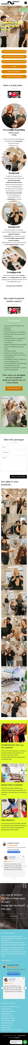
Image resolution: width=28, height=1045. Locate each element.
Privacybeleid (21, 1035)
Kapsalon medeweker (14, 71)
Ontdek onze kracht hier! (14, 388)
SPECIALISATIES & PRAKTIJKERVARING (14, 56)
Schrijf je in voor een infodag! (23, 10)
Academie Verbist (13, 843)
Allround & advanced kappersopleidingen (15, 51)
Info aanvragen (14, 916)
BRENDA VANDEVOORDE (16, 857)
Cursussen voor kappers (14, 76)
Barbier (14, 66)
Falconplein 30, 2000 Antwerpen (10, 1006)
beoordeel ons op (13, 851)
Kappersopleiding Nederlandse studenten (15, 61)
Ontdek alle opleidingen (23, 8)
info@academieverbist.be (8, 1011)
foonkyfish (17, 1037)
